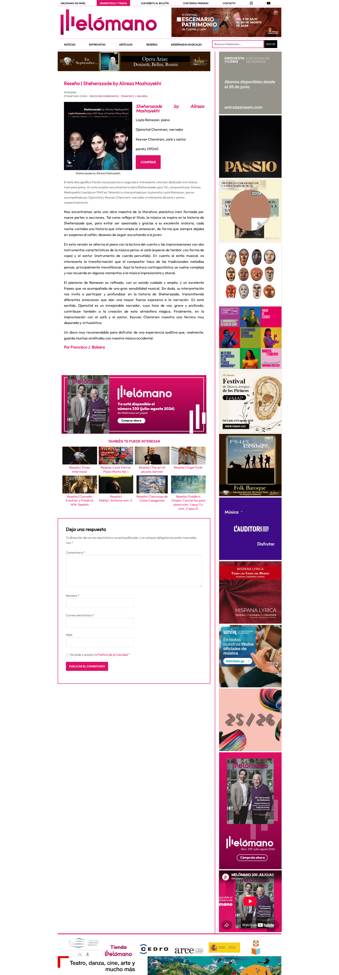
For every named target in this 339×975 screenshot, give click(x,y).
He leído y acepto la (100, 655)
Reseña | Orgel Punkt (188, 467)
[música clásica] (250, 656)
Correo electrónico (80, 615)
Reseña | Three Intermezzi (79, 469)
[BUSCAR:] (238, 44)
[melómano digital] (250, 83)
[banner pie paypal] (169, 965)
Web (69, 635)
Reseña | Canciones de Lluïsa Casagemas (152, 498)
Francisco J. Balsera (134, 96)
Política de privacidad (113, 655)
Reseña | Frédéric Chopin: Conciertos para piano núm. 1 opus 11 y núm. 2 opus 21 (188, 502)
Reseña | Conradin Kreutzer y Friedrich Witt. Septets (80, 500)
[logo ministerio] (224, 947)
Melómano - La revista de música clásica (109, 22)
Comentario (75, 552)
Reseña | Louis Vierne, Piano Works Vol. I (116, 469)
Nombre (72, 596)
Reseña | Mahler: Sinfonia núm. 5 (116, 498)
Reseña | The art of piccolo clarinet (152, 469)
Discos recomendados (104, 96)
